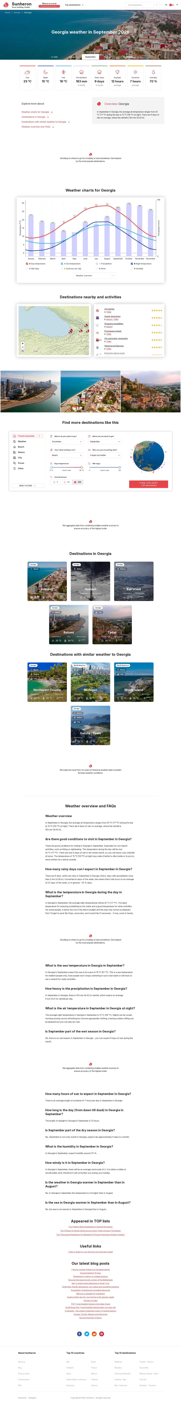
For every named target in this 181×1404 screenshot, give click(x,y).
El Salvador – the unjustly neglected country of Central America (90, 1311)
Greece (94, 1385)
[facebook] (79, 1333)
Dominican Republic (123, 1374)
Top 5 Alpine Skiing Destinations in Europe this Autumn (91, 1227)
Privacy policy (24, 1374)
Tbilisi (108, 312)
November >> (129, 57)
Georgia (28, 12)
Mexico (94, 1374)
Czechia (143, 1379)
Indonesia (70, 1385)
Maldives (118, 1362)
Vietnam (94, 1379)
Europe (17, 12)
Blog (20, 1368)
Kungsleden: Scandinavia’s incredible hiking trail (90, 1290)
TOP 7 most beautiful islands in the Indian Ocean (90, 1304)
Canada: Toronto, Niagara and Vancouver (90, 1314)
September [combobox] (95, 441)
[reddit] (94, 1333)
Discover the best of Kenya (90, 1318)
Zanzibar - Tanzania (148, 1385)
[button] (23, 343)
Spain (68, 1374)
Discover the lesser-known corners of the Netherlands (90, 1280)
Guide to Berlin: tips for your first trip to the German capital (90, 1297)
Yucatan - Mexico (147, 1362)
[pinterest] (101, 1333)
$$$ (79, 482)
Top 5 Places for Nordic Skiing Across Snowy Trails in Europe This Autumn (90, 1231)
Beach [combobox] (55, 455)
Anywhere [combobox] (56, 441)
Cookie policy (23, 1379)
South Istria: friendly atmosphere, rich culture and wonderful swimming (90, 1287)
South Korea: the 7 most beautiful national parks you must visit (90, 1307)
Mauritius (118, 1368)
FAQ (19, 1385)
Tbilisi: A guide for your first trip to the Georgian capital (90, 1252)
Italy (68, 1362)
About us (21, 1362)
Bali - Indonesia (121, 1385)
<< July (54, 57)
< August (73, 57)
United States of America (76, 1379)
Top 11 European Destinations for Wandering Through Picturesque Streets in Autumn (90, 1235)
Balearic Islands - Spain (149, 1374)
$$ (68, 482)
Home (7, 12)
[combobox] (126, 4)
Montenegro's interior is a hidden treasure (90, 1276)
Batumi (109, 319)
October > (108, 57)
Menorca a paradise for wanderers (90, 1294)
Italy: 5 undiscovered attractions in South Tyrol (90, 1283)
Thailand (69, 1368)
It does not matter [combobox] (98, 455)
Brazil (93, 1362)
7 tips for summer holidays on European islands (90, 1270)
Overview (90, 52)
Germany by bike (91, 1300)
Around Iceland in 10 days (90, 1273)
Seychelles (144, 1368)
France (94, 1368)
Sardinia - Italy (120, 1379)
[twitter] (86, 1333)
